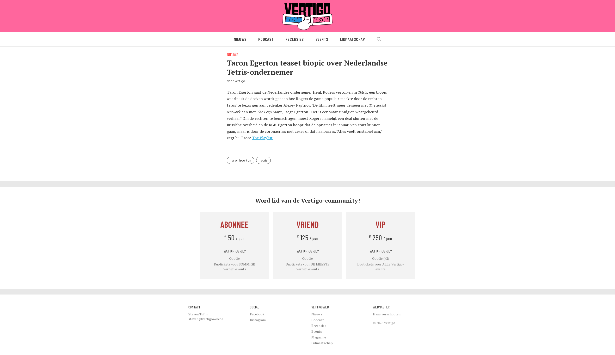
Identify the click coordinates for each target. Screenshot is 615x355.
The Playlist (262, 137)
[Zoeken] (378, 39)
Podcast (266, 39)
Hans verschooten (386, 314)
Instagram (258, 320)
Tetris (263, 160)
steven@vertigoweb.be (205, 319)
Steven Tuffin (198, 314)
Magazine (318, 337)
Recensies (294, 39)
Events (321, 39)
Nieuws (240, 39)
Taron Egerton (240, 160)
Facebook (257, 314)
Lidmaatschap (352, 39)
